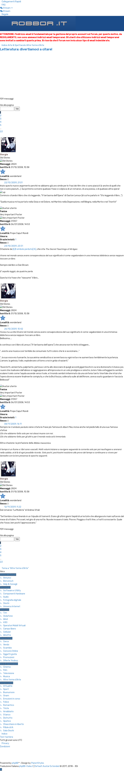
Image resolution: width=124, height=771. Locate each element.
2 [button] (0, 115)
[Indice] (38, 23)
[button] (1, 102)
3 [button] (0, 118)
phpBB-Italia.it (26, 766)
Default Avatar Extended (47, 766)
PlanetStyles (37, 763)
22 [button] (1, 131)
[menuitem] (2, 4)
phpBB (15, 763)
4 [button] (0, 122)
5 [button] (0, 125)
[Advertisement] (62, 74)
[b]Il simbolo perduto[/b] (24, 249)
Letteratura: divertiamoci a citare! (26, 49)
